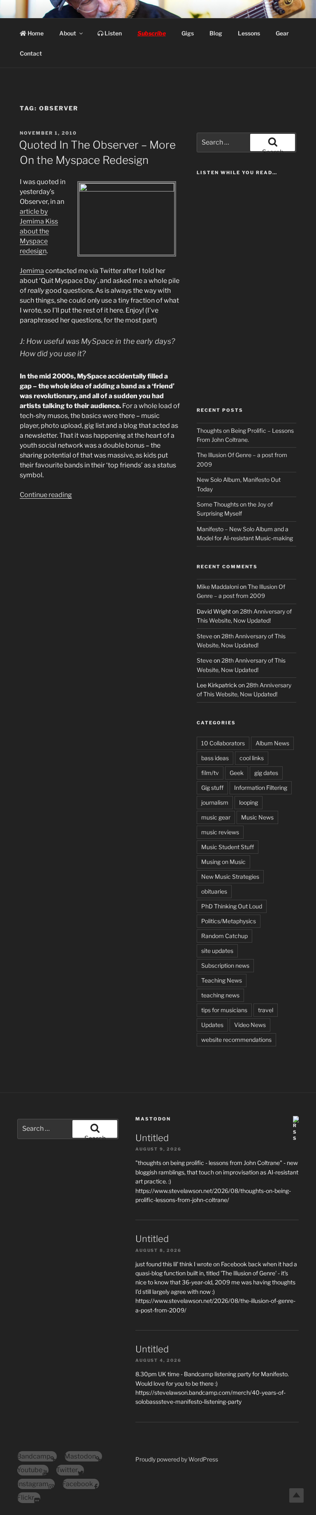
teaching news (220, 995)
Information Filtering (260, 787)
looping (248, 802)
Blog (215, 33)
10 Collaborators (223, 743)
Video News (250, 1024)
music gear (215, 817)
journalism (214, 802)
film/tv (210, 772)
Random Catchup (224, 935)
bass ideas (215, 757)
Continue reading (46, 495)
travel (265, 1009)
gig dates (266, 772)
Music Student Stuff (227, 846)
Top (296, 1495)
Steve (204, 636)
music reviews (220, 832)
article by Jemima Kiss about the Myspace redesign (39, 231)
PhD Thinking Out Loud (231, 906)
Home (35, 33)
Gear (282, 33)
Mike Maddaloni (218, 586)
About (67, 33)
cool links (251, 757)
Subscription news (225, 965)
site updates (217, 950)
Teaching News (221, 980)
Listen (112, 33)
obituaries (214, 891)
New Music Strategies (230, 876)
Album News (272, 743)
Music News (257, 817)
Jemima (32, 271)
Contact (31, 53)
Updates (212, 1024)
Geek (237, 772)
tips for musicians (224, 1009)
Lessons (249, 33)
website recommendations (236, 1039)
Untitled (152, 1137)
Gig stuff (212, 787)
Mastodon (153, 1119)
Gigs (187, 33)
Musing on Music (223, 861)
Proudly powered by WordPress (176, 1459)
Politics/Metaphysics (228, 920)
